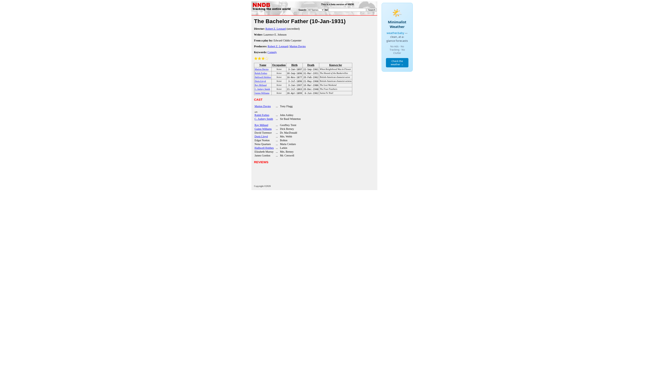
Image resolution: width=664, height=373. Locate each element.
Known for (335, 65)
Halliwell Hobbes (264, 147)
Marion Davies (297, 46)
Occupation (279, 65)
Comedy (272, 52)
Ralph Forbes (262, 115)
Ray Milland (261, 125)
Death (310, 65)
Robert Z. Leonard (275, 28)
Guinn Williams (263, 128)
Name (262, 65)
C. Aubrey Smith (264, 118)
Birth (294, 65)
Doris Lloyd (261, 136)
